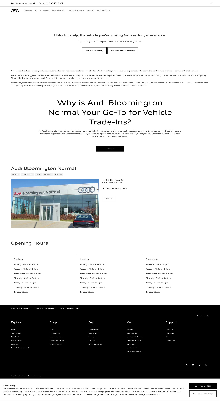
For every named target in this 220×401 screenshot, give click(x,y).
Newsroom (169, 337)
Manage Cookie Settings (203, 394)
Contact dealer (94, 329)
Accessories (131, 344)
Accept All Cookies (203, 386)
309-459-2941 (49, 308)
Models (13, 329)
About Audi (170, 333)
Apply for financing (95, 344)
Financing (92, 340)
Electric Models (16, 340)
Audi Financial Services (135, 337)
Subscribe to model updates (20, 348)
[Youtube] (199, 365)
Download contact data (116, 188)
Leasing (91, 337)
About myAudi (132, 333)
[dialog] (110, 390)
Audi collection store (134, 340)
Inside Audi (15, 344)
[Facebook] (186, 365)
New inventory (55, 333)
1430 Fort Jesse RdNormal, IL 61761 (114, 181)
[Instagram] (206, 365)
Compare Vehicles (56, 344)
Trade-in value (93, 333)
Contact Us (169, 329)
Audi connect (131, 348)
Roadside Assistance (134, 351)
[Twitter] (193, 365)
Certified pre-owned (57, 340)
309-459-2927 (56, 3)
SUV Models (15, 337)
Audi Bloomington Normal (23, 3)
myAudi (130, 329)
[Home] (15, 10)
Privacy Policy (170, 340)
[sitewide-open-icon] (211, 3)
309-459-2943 (72, 308)
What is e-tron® (16, 333)
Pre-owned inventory (57, 337)
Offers (52, 329)
